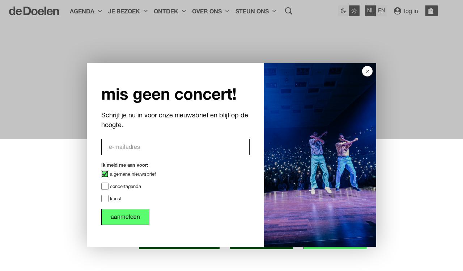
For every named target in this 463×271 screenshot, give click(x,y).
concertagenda (125, 186)
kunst (115, 198)
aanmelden (125, 216)
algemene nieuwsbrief (132, 174)
